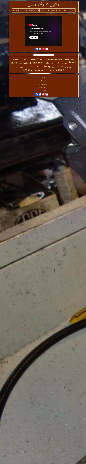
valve (52, 70)
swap (29, 59)
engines (59, 66)
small (14, 62)
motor (26, 67)
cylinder (46, 70)
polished (38, 67)
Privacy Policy (43, 84)
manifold (35, 59)
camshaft (66, 59)
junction (16, 67)
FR (45, 91)
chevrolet (38, 62)
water (70, 67)
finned (60, 59)
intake (27, 70)
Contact (43, 81)
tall (25, 59)
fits (58, 63)
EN (42, 91)
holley (47, 63)
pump (53, 63)
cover (32, 67)
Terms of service (44, 87)
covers (43, 59)
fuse (53, 67)
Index (43, 77)
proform (15, 59)
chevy (47, 66)
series (62, 63)
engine (60, 69)
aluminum (38, 70)
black (66, 67)
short (21, 67)
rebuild (72, 59)
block (72, 62)
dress (66, 63)
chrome (20, 59)
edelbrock (27, 63)
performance (52, 59)
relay (20, 63)
